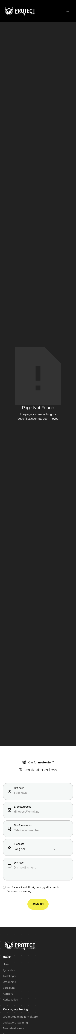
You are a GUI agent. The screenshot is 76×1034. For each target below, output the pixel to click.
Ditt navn (19, 788)
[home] (19, 11)
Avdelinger (9, 976)
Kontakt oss (10, 999)
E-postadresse (22, 806)
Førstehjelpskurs (13, 1028)
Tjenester (9, 970)
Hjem (6, 964)
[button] (68, 11)
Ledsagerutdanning (15, 1022)
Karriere (8, 994)
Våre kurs (9, 988)
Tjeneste (19, 844)
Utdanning (9, 982)
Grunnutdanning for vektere (20, 1017)
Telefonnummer (23, 825)
